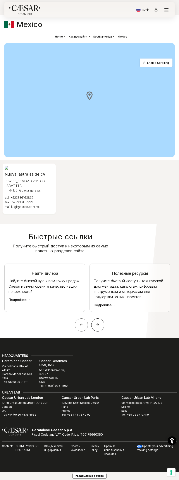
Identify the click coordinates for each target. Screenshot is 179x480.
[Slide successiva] (97, 325)
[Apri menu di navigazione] (166, 10)
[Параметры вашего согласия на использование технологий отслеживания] (171, 472)
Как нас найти (78, 36)
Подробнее (18, 300)
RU (146, 10)
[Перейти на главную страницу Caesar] (25, 10)
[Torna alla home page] (15, 431)
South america (102, 36)
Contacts (8, 446)
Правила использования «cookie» (114, 450)
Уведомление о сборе (89, 475)
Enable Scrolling (158, 62)
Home (59, 36)
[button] (89, 96)
